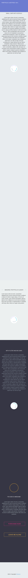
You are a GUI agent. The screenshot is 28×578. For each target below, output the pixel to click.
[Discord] (17, 566)
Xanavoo (18, 574)
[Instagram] (13, 566)
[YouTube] (15, 566)
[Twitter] (11, 566)
